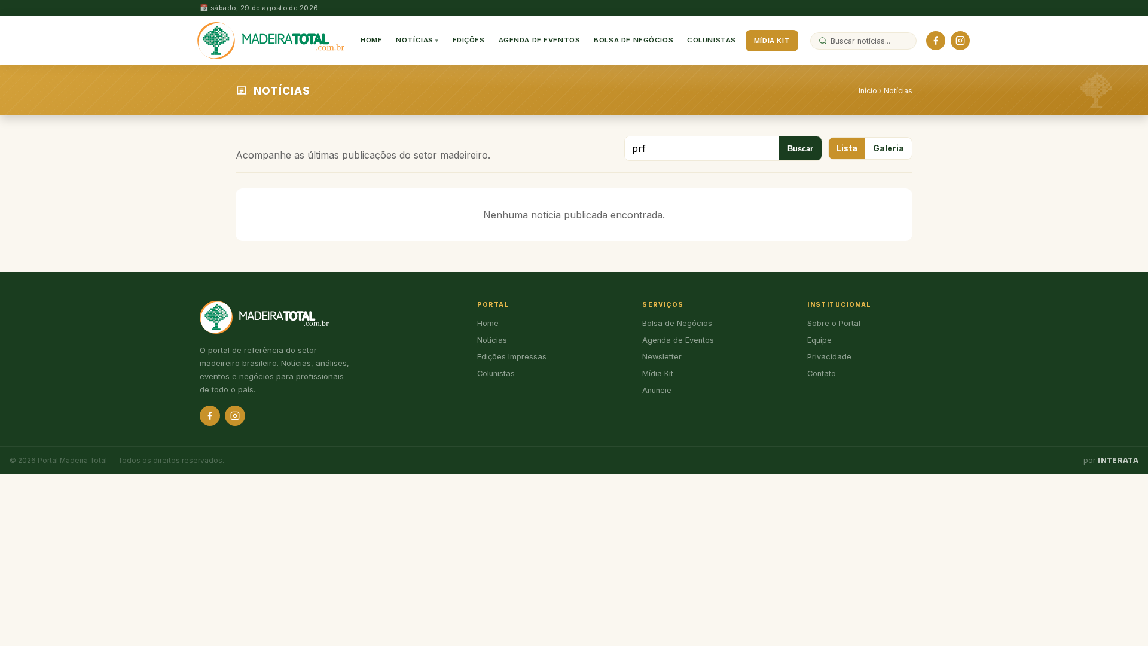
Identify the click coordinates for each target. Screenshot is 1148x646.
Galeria (888, 148)
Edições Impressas (511, 356)
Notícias (414, 40)
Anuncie (656, 390)
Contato (821, 373)
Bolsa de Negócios (633, 40)
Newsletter (662, 356)
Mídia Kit (772, 40)
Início (868, 90)
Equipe (819, 340)
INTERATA (1118, 460)
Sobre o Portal (833, 323)
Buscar (800, 148)
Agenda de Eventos (540, 40)
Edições (469, 40)
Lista (846, 148)
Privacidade (829, 356)
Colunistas (711, 40)
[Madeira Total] (270, 40)
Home (371, 40)
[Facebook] (935, 40)
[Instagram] (960, 40)
